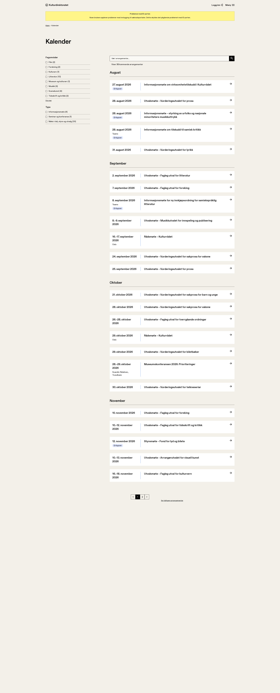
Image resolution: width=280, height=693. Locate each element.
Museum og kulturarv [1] (59, 81)
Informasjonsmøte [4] (58, 112)
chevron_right (147, 496)
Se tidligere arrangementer (172, 501)
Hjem (48, 25)
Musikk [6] (53, 86)
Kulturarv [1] (54, 72)
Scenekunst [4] (55, 91)
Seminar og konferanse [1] (60, 116)
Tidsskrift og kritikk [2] (58, 96)
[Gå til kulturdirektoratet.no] (57, 4)
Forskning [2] (54, 67)
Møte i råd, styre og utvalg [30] (62, 121)
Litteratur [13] (55, 76)
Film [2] (52, 62)
